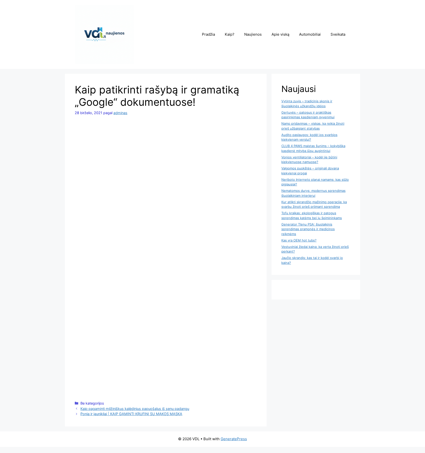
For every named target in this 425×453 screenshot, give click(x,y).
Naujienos (253, 34)
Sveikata (338, 34)
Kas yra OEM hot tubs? (299, 240)
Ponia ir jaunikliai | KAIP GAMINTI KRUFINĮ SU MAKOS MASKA (131, 414)
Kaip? (229, 34)
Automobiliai (310, 34)
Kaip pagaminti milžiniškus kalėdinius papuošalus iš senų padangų (134, 409)
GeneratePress (234, 439)
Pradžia (208, 34)
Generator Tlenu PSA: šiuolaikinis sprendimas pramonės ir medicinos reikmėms (308, 229)
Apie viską (280, 34)
